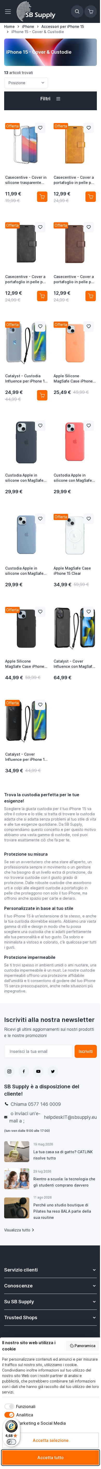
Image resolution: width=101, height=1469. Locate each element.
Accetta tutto (50, 1457)
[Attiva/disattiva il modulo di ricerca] (77, 11)
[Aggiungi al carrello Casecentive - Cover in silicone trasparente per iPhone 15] (42, 197)
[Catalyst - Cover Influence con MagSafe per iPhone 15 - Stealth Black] (75, 628)
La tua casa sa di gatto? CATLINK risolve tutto (63, 1155)
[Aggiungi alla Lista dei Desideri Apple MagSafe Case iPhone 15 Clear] (88, 519)
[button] (50, 99)
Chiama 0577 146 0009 (36, 1104)
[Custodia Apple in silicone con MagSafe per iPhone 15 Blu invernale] (26, 535)
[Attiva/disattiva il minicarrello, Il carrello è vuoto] (90, 11)
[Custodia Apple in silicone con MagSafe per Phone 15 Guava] (75, 442)
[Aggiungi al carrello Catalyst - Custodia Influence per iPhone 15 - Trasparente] (42, 395)
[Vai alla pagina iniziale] (36, 11)
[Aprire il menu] (9, 11)
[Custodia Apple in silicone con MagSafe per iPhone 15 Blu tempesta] (26, 442)
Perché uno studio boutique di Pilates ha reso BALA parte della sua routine (62, 1211)
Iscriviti (86, 1051)
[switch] (11, 1442)
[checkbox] (18, 1406)
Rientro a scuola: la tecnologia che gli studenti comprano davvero (64, 1182)
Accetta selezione (51, 1440)
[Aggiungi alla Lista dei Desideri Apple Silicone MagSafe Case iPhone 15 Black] (40, 612)
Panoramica (85, 1345)
